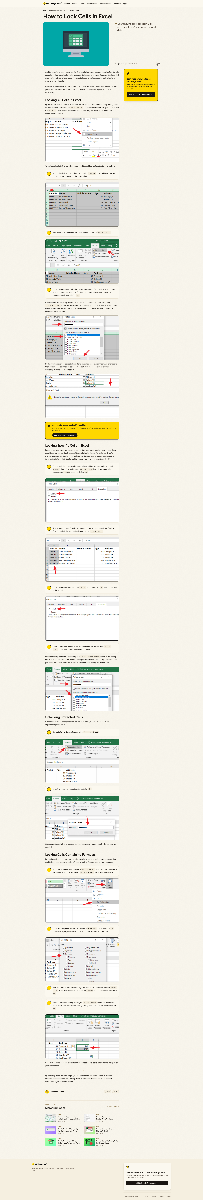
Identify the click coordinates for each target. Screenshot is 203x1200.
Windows (117, 4)
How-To (79, 10)
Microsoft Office (55, 10)
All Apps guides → (113, 1106)
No (117, 1092)
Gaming (67, 4)
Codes (82, 4)
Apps (125, 4)
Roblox (74, 4)
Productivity (69, 10)
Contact (154, 1196)
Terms (169, 1196)
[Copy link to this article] (158, 64)
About (147, 1196)
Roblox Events (92, 4)
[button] (82, 140)
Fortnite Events (105, 4)
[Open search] (157, 3)
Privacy (162, 1196)
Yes (108, 1092)
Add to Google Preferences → (65, 435)
